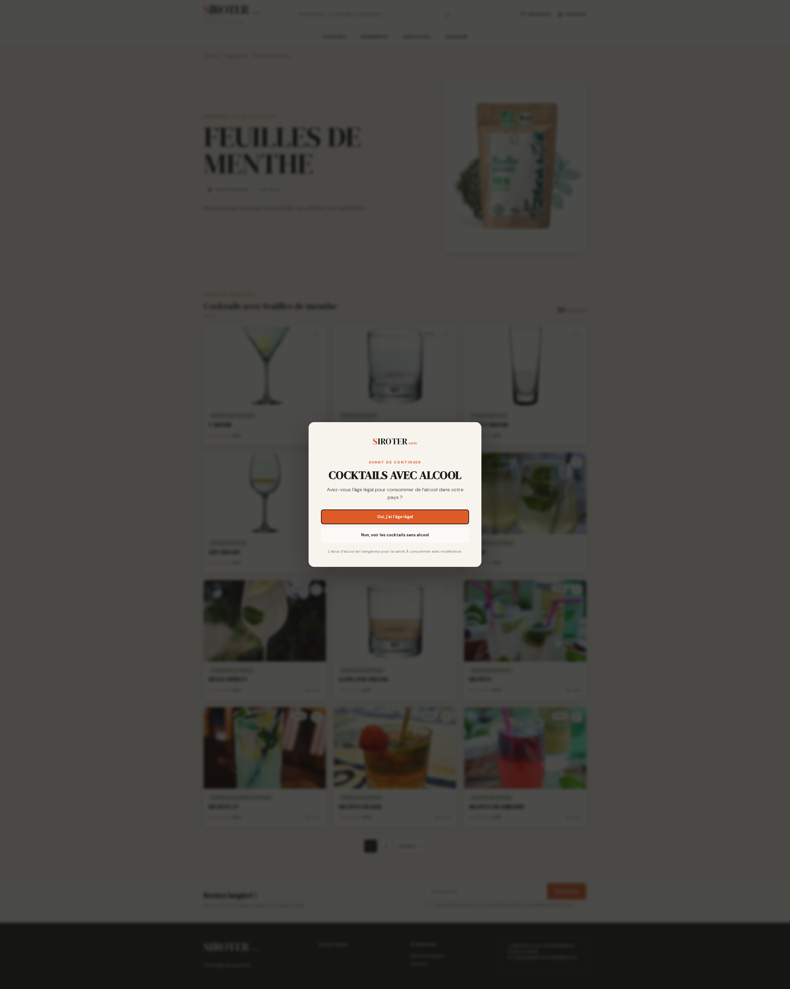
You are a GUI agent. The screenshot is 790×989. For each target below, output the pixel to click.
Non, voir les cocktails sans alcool (395, 535)
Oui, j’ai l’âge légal (395, 516)
